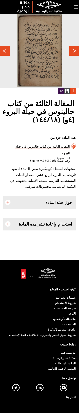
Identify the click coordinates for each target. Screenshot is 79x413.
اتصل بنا (71, 397)
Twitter (16, 387)
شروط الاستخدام (65, 303)
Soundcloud (40, 387)
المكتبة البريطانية (28, 275)
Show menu (76, 7)
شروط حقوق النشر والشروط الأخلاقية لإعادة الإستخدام (42, 335)
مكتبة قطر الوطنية (47, 275)
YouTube (64, 387)
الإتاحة (72, 313)
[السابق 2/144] (74, 51)
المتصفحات (69, 324)
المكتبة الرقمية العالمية (62, 369)
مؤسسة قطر (68, 353)
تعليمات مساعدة (66, 297)
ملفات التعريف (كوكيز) (62, 329)
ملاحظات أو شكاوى (64, 319)
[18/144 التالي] (5, 51)
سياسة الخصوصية (65, 308)
